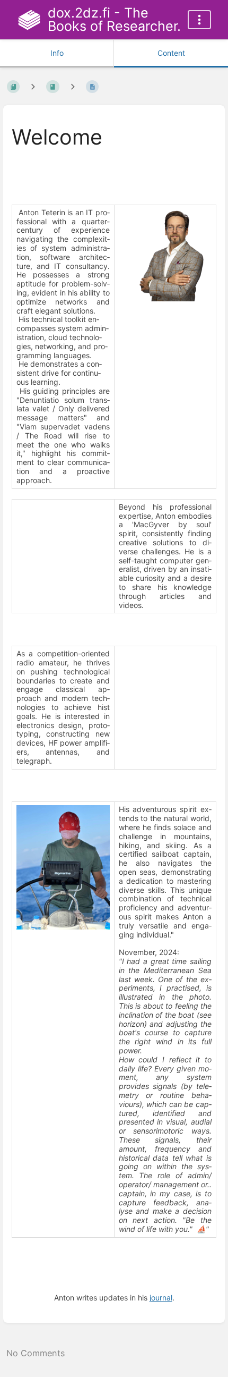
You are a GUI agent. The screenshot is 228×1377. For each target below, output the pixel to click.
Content (171, 52)
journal (161, 1297)
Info (57, 52)
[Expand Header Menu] (199, 19)
